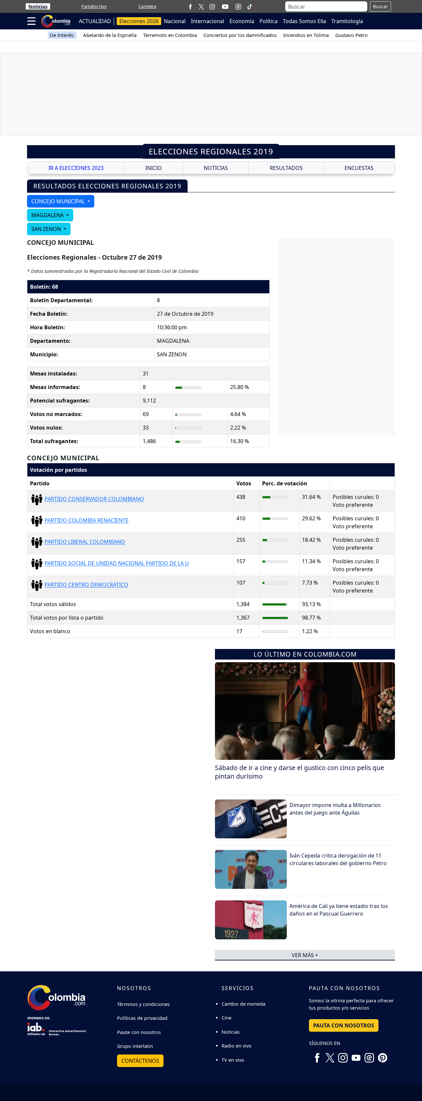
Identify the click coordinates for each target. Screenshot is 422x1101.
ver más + (305, 954)
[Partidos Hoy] (238, 6)
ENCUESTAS (359, 168)
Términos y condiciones (143, 1004)
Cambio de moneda (243, 1004)
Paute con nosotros (139, 1032)
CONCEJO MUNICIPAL (58, 201)
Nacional (175, 21)
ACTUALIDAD (95, 21)
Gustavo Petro (351, 35)
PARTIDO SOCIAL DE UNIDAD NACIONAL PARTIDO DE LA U (117, 563)
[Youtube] (225, 6)
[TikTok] (250, 6)
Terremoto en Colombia (170, 35)
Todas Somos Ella (304, 21)
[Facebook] (190, 6)
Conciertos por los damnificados (240, 35)
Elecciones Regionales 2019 (211, 151)
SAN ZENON (46, 229)
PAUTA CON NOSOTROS (343, 1025)
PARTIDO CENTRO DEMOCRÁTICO (86, 585)
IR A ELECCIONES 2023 (76, 168)
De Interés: (62, 35)
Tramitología (347, 21)
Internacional (207, 21)
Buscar (380, 6)
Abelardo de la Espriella (109, 35)
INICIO (153, 168)
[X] (201, 6)
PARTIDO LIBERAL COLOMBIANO (85, 542)
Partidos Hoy (94, 6)
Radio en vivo (237, 1046)
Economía (241, 21)
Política (268, 21)
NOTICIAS (216, 168)
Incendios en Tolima (306, 35)
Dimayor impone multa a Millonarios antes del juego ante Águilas (335, 808)
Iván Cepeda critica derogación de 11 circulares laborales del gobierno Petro (338, 859)
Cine (226, 1018)
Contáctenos (140, 1060)
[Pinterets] (382, 1055)
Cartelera (147, 6)
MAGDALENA (48, 215)
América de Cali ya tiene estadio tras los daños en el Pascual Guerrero (338, 909)
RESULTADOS (286, 168)
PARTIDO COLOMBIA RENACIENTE (87, 520)
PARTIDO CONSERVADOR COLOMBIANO (94, 499)
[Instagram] (212, 6)
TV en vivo (233, 1060)
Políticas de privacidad (142, 1018)
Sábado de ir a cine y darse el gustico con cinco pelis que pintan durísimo (299, 772)
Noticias (37, 6)
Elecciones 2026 (139, 21)
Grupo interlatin (135, 1046)
